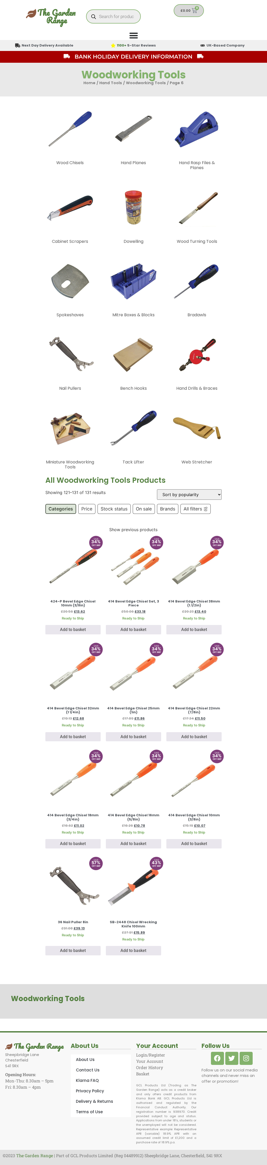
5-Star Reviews (136, 45)
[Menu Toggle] (133, 35)
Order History (149, 1067)
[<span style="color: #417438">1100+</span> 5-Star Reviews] (113, 45)
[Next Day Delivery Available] (18, 45)
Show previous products (133, 529)
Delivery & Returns (94, 1101)
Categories (60, 509)
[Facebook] (217, 1058)
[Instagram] (246, 1058)
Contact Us (88, 1070)
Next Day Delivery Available (47, 45)
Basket (142, 1073)
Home (89, 82)
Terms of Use (89, 1112)
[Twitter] (231, 1058)
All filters (193, 509)
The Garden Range (57, 16)
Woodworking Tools (146, 82)
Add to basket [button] (73, 629)
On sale (144, 509)
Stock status (114, 509)
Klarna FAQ (87, 1080)
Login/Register (150, 1055)
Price (86, 509)
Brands (167, 509)
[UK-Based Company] (203, 45)
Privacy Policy (90, 1091)
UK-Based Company (226, 45)
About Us (85, 1059)
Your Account (149, 1061)
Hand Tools (110, 82)
